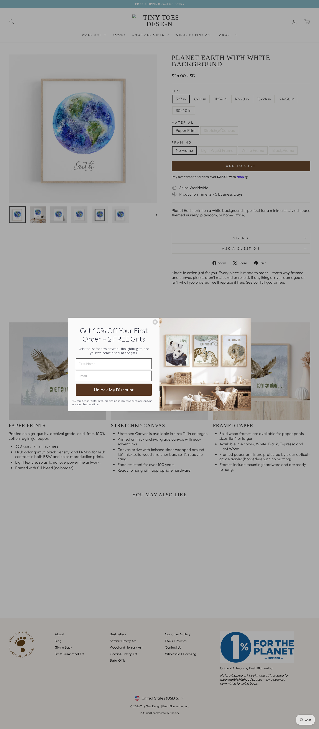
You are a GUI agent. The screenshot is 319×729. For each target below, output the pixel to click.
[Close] (155, 322)
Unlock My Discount (114, 389)
